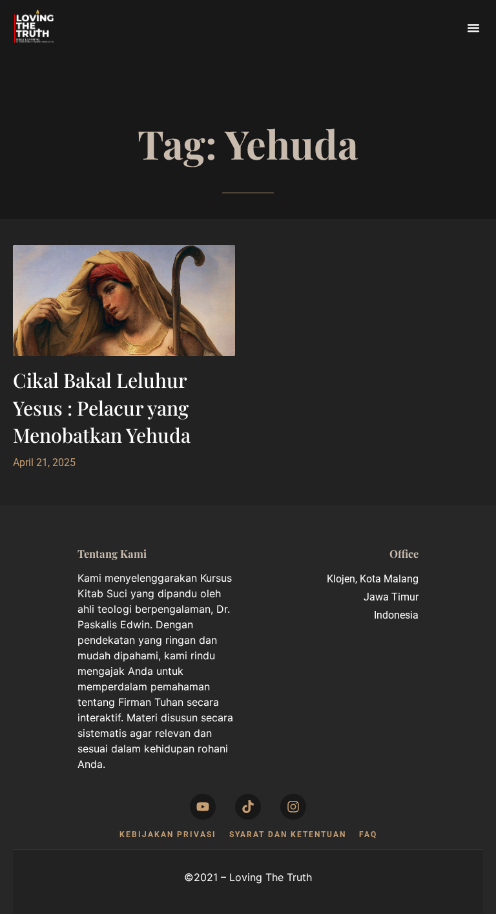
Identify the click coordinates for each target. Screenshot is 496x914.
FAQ (368, 834)
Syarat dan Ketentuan (287, 834)
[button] (473, 27)
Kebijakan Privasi (167, 834)
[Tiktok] (248, 807)
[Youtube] (203, 807)
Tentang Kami (112, 553)
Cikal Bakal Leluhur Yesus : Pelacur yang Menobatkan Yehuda (102, 407)
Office (403, 553)
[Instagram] (293, 807)
